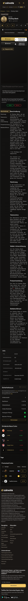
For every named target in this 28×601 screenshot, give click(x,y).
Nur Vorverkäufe (4, 540)
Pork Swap (9, 430)
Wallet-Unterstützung (4, 120)
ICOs (11, 532)
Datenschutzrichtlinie (6, 557)
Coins (7, 11)
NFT (11, 529)
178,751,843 (15, 7)
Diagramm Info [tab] (9, 49)
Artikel (11, 527)
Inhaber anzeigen (21, 32)
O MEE (8, 435)
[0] (25, 25)
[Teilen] (21, 25)
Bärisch (17, 105)
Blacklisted (4, 547)
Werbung (3, 561)
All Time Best (4, 537)
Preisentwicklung (5, 124)
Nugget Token (10, 445)
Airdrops (12, 536)
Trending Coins (3, 532)
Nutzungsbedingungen (7, 555)
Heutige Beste (3, 528)
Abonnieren (13, 585)
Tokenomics (4, 117)
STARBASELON (10, 450)
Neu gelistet (4, 535)
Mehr (12, 393)
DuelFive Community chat (15, 481)
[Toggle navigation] (23, 3)
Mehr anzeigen (14, 420)
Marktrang (3, 114)
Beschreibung (4, 111)
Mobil (11, 543)
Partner (12, 540)
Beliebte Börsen (5, 127)
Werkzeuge (13, 538)
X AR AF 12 (11, 471)
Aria (8, 440)
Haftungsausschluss (6, 552)
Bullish (10, 105)
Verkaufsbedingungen (7, 559)
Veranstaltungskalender (16, 534)
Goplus (16, 390)
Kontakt (3, 563)
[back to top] (24, 598)
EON (10, 476)
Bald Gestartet (3, 544)
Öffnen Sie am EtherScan (9, 32)
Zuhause (3, 11)
